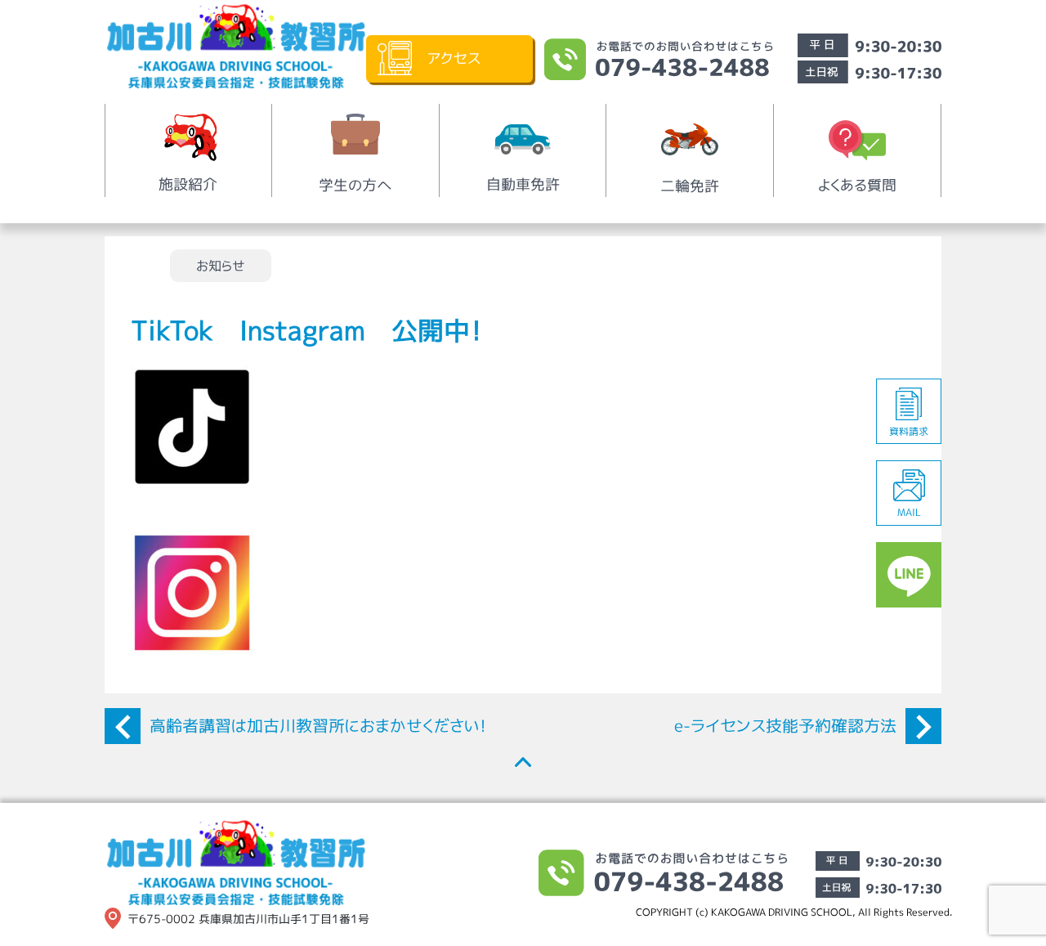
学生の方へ (355, 185)
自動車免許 (523, 184)
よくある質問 (857, 185)
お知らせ (220, 266)
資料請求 (908, 431)
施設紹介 (188, 184)
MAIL (909, 512)
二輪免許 (689, 186)
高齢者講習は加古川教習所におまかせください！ (318, 725)
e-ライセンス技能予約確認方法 (785, 725)
